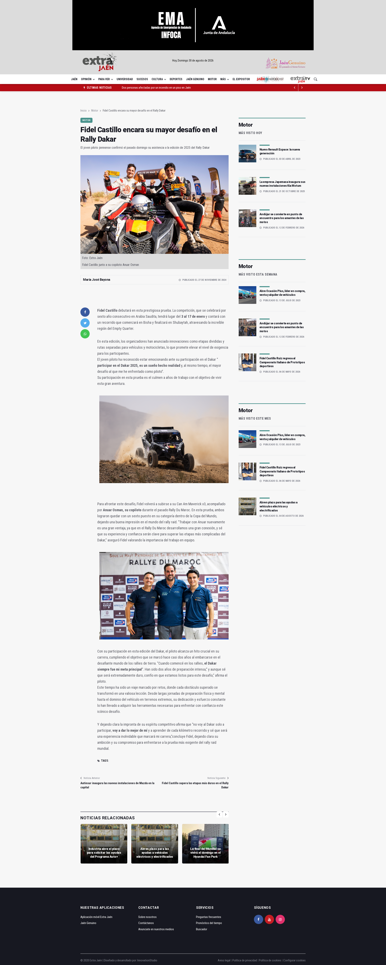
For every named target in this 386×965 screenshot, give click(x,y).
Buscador (201, 929)
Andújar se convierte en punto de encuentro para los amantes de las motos (282, 218)
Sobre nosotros (147, 917)
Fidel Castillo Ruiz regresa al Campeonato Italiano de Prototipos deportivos (282, 362)
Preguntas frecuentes (208, 917)
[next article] (294, 87)
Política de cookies (270, 960)
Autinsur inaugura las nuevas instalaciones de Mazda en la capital (117, 785)
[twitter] (85, 323)
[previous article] (302, 87)
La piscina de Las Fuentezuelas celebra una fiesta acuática (156, 87)
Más (223, 79)
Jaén (74, 79)
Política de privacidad (244, 960)
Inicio (83, 110)
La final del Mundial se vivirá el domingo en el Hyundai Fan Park (205, 852)
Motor (212, 79)
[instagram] (280, 919)
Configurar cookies (294, 960)
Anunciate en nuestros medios (156, 929)
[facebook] (85, 312)
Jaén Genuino (195, 79)
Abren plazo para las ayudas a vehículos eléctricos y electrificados (154, 852)
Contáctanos (146, 923)
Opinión (86, 79)
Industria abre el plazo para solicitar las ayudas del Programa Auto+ (104, 852)
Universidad (125, 79)
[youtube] (269, 919)
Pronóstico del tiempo (209, 923)
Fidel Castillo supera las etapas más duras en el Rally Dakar (195, 785)
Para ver (104, 79)
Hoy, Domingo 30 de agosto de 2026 (193, 60)
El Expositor (241, 79)
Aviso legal (224, 960)
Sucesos (142, 79)
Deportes (176, 79)
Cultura (157, 79)
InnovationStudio (147, 960)
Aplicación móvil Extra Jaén (96, 917)
